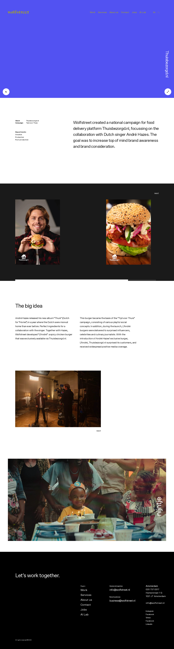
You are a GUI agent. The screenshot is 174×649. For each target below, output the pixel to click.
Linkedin (149, 624)
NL (159, 12)
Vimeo (148, 618)
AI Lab (142, 12)
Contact (125, 12)
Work (92, 12)
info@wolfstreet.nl (119, 590)
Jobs (134, 12)
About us (113, 12)
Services (102, 12)
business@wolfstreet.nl (122, 600)
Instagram (150, 611)
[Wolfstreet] (18, 12)
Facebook (150, 614)
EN (154, 12)
